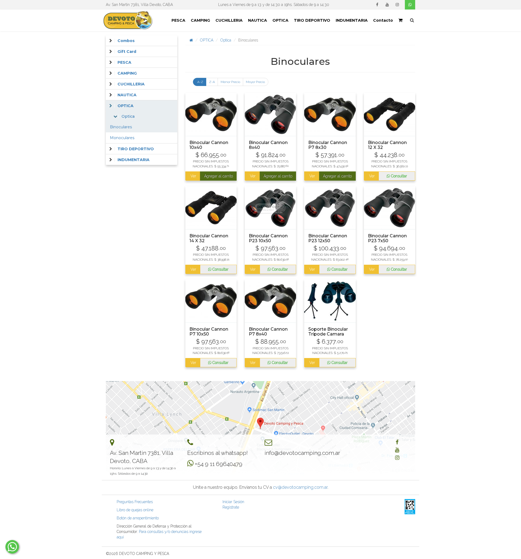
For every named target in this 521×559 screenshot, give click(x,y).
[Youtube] (387, 4)
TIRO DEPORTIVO (312, 20)
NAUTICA (257, 20)
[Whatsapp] (410, 4)
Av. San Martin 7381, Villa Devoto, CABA (139, 4)
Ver (193, 176)
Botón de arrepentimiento (138, 518)
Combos (126, 40)
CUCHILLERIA (229, 20)
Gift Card (126, 51)
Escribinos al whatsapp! (217, 452)
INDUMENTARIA (352, 20)
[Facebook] (377, 4)
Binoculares (121, 126)
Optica (225, 40)
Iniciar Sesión (233, 502)
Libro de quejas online (135, 510)
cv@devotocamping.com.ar (300, 487)
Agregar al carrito (218, 176)
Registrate (231, 507)
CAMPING (200, 20)
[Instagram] (397, 4)
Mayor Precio (255, 82)
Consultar (398, 176)
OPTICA (280, 20)
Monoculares (122, 137)
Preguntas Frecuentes (135, 502)
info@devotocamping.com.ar (302, 452)
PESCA (178, 20)
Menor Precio (230, 82)
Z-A (212, 82)
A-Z (200, 82)
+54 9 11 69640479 (218, 464)
